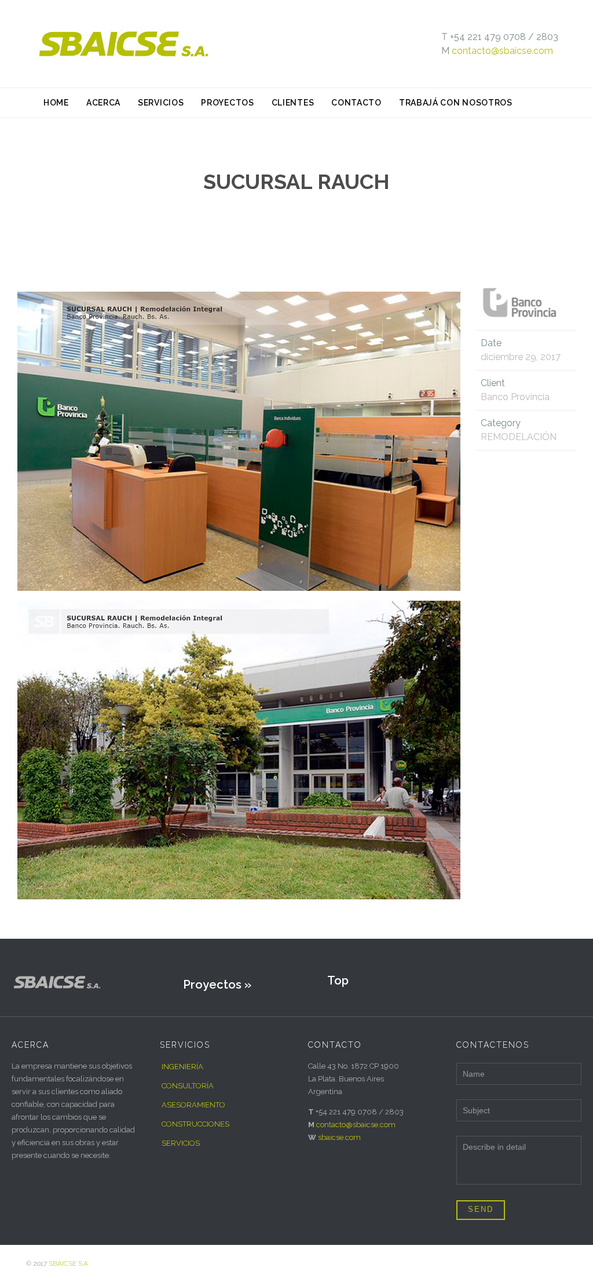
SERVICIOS (181, 1143)
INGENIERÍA (182, 1066)
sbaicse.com (339, 1137)
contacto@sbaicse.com (502, 50)
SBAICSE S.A (68, 1263)
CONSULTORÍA (188, 1085)
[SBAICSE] (165, 44)
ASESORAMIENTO (193, 1105)
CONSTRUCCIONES (195, 1124)
